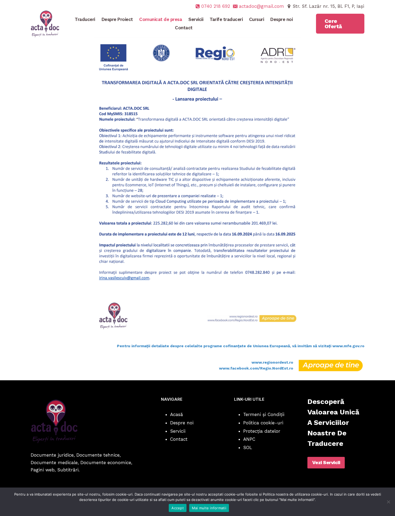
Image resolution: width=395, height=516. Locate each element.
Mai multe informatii (209, 508)
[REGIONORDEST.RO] (330, 365)
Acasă (176, 414)
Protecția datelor (261, 431)
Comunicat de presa (160, 19)
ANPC (249, 439)
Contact (184, 27)
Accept (177, 508)
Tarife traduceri (226, 19)
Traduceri (85, 19)
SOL (247, 447)
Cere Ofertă (333, 24)
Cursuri (256, 19)
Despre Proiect (117, 19)
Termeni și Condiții (263, 414)
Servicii (195, 19)
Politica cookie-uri (263, 422)
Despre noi (281, 19)
